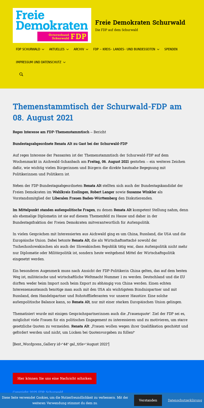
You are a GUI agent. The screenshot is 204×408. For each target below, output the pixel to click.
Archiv (79, 49)
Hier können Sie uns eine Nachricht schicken (55, 378)
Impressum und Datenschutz (38, 62)
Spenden (171, 49)
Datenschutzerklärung (185, 400)
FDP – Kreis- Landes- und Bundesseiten (124, 49)
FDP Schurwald (28, 49)
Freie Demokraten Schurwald (140, 22)
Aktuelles (57, 49)
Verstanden (148, 400)
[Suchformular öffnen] (21, 74)
